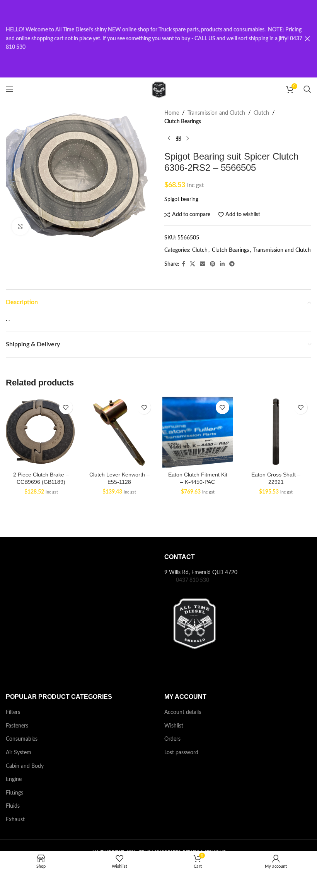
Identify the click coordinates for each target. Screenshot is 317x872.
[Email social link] (203, 264)
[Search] (307, 89)
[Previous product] (169, 138)
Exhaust (15, 819)
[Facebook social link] (183, 264)
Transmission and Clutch (216, 113)
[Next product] (187, 138)
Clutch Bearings (182, 121)
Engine (14, 779)
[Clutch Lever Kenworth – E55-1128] (119, 432)
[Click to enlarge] (20, 226)
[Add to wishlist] (66, 407)
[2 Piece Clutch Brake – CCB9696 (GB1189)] (41, 432)
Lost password (181, 752)
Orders (172, 739)
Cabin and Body (25, 766)
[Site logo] (158, 89)
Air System (18, 752)
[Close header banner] (307, 38)
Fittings (14, 793)
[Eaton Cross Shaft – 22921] (276, 432)
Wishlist (173, 726)
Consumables (21, 739)
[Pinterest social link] (213, 264)
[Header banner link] (147, 38)
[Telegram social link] (232, 264)
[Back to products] (178, 138)
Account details (182, 712)
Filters (13, 712)
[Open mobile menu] (9, 89)
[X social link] (192, 264)
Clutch (261, 113)
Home (171, 113)
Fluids (13, 806)
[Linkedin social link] (222, 264)
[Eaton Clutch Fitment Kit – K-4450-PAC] (197, 432)
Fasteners (17, 726)
